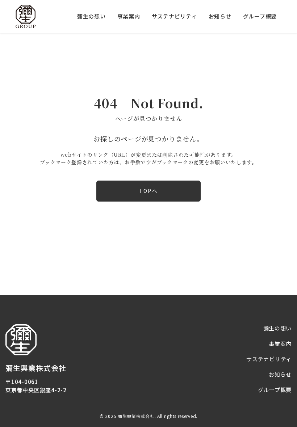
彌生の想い (91, 16)
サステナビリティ (174, 16)
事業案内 (128, 16)
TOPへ (148, 190)
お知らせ (220, 16)
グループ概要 (260, 16)
